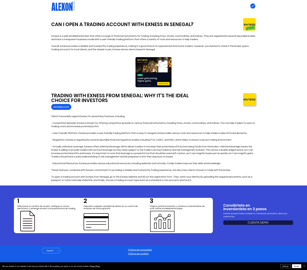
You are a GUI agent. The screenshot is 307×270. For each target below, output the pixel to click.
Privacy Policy (95, 266)
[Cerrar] (304, 266)
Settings (285, 266)
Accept (296, 266)
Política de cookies (138, 253)
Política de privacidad (140, 250)
